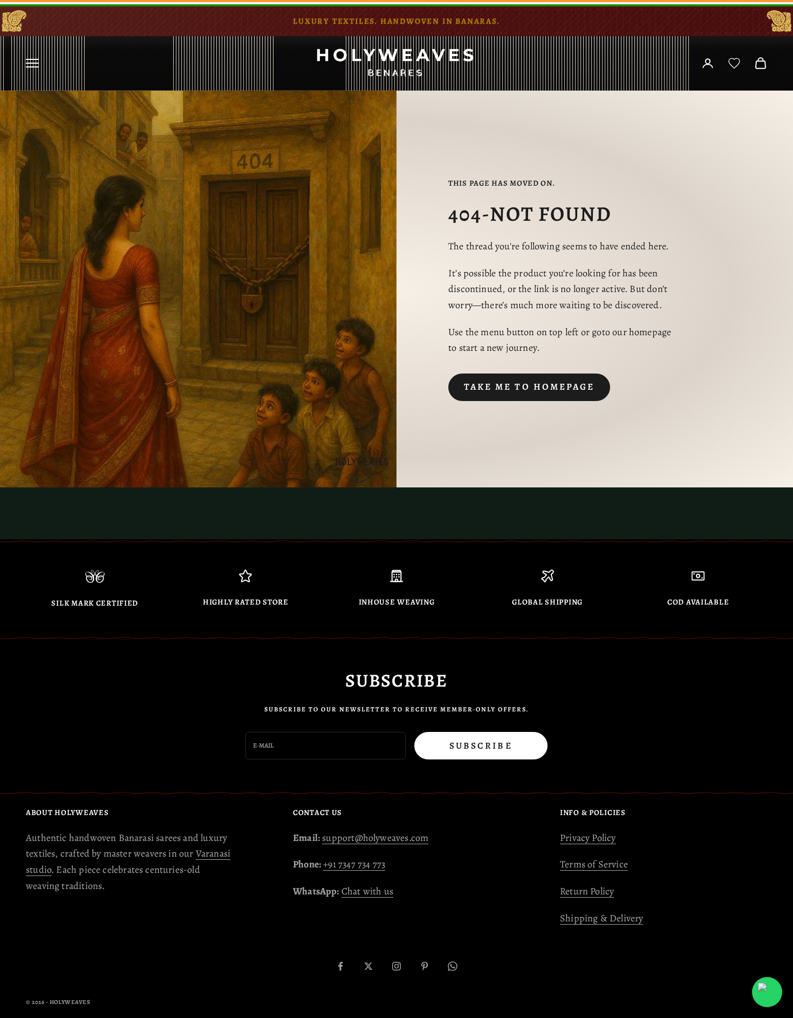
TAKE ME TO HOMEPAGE (529, 387)
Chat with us (367, 891)
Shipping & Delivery (601, 918)
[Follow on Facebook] (340, 966)
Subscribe (480, 745)
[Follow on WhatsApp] (452, 966)
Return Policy (587, 891)
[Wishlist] (734, 63)
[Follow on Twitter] (368, 966)
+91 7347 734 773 (354, 864)
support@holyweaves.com (375, 837)
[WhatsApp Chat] (767, 992)
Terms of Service (594, 864)
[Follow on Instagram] (396, 966)
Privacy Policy (588, 837)
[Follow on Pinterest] (424, 966)
